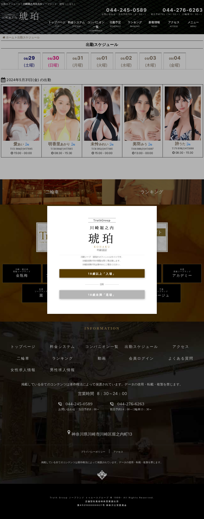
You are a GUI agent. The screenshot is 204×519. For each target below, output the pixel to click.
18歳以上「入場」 (102, 273)
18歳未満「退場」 (102, 294)
